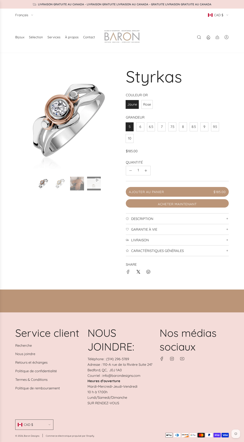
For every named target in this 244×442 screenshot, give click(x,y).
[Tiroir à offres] (208, 37)
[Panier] (217, 37)
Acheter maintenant (177, 204)
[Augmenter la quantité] (145, 170)
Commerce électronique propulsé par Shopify (70, 435)
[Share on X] (138, 272)
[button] (19, 120)
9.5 (215, 126)
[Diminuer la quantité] (130, 170)
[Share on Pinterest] (148, 272)
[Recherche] (199, 37)
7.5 (172, 126)
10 (129, 138)
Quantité (134, 162)
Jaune (132, 104)
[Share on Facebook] (128, 272)
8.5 (194, 126)
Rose (147, 104)
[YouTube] (182, 358)
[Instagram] (172, 358)
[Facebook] (161, 358)
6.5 (151, 126)
